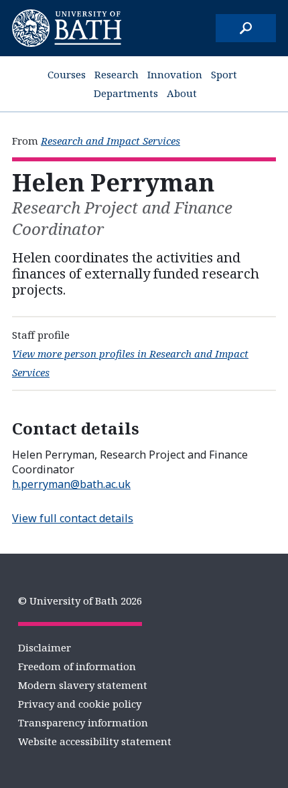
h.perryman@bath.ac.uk (71, 484)
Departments (126, 93)
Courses (67, 74)
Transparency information (83, 722)
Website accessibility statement (94, 741)
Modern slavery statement (82, 685)
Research (116, 74)
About (182, 93)
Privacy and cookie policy (79, 703)
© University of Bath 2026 (80, 600)
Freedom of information (77, 666)
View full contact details (72, 518)
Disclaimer (44, 647)
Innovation (174, 74)
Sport (224, 74)
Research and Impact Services (110, 140)
